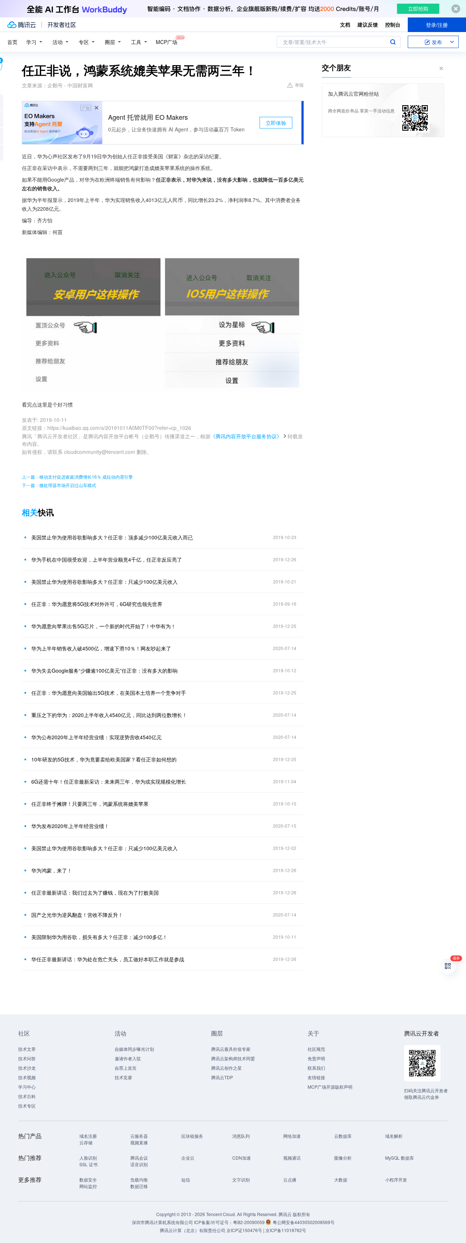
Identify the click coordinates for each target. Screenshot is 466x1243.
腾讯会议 (139, 1158)
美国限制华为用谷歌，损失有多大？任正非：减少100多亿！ (99, 937)
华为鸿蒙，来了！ (51, 870)
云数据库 (343, 1136)
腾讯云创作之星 (226, 1068)
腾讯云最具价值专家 (230, 1049)
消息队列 (241, 1136)
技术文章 (27, 1049)
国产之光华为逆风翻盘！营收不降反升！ (77, 914)
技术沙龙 (27, 1068)
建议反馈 (368, 24)
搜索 (393, 41)
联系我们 (316, 1068)
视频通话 (292, 1158)
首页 (12, 41)
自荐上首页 (126, 1068)
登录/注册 (437, 24)
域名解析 (394, 1136)
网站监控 (88, 1186)
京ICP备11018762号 (285, 1230)
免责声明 (316, 1058)
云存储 (85, 1142)
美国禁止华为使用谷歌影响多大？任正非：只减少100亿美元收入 (104, 581)
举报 (299, 85)
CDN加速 (241, 1158)
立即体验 (276, 122)
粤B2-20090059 (249, 1222)
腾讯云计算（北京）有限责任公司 (192, 1230)
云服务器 (139, 1136)
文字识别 (241, 1179)
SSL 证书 (88, 1164)
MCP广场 (166, 41)
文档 (345, 24)
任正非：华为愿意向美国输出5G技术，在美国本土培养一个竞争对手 (108, 692)
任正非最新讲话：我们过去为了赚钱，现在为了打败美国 (95, 892)
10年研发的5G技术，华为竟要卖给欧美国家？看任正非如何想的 (104, 759)
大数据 (340, 1179)
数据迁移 (139, 1186)
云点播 (289, 1179)
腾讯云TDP (222, 1077)
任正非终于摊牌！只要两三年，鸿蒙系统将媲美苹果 (90, 803)
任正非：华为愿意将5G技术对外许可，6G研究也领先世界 (96, 603)
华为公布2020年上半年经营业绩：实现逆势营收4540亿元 (96, 737)
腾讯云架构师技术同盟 (233, 1058)
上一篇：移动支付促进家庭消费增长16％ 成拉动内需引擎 (77, 477)
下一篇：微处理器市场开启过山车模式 (59, 485)
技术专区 (27, 1106)
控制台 (392, 24)
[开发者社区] (62, 25)
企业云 (187, 1158)
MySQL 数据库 (399, 1158)
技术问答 (27, 1058)
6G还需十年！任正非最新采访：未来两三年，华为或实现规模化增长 (108, 781)
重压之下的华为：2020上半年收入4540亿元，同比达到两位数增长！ (109, 715)
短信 (185, 1179)
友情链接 (316, 1077)
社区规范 (316, 1049)
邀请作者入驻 (128, 1058)
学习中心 (27, 1087)
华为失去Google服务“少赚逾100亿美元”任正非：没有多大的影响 (104, 670)
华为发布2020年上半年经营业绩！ (70, 826)
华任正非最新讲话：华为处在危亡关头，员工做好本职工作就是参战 (107, 959)
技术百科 (27, 1096)
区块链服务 (192, 1136)
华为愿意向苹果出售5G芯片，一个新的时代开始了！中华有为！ (103, 626)
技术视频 (27, 1077)
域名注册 (88, 1136)
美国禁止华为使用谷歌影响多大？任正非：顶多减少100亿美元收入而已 (112, 537)
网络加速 (292, 1136)
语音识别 (139, 1164)
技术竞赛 (123, 1077)
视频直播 (139, 1142)
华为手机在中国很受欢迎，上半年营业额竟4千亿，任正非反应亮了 (106, 559)
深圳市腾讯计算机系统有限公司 (162, 1222)
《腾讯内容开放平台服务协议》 (246, 436)
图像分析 (343, 1158)
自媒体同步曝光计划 (134, 1049)
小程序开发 (396, 1179)
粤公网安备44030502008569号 (304, 1222)
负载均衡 (139, 1179)
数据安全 (88, 1179)
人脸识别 (88, 1158)
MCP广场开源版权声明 (330, 1087)
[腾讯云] (21, 24)
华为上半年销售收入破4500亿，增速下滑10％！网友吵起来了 (101, 648)
